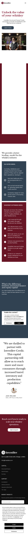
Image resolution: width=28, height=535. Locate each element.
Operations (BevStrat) (6, 487)
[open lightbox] (14, 41)
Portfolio (3, 474)
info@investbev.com (7, 460)
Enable (19, 323)
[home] (6, 3)
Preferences (14, 531)
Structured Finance (5, 469)
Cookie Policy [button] (16, 516)
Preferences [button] (5, 520)
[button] (25, 3)
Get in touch (14, 430)
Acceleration (4, 482)
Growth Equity (4, 471)
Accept (14, 524)
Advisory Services (5, 484)
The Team (3, 489)
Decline (14, 527)
